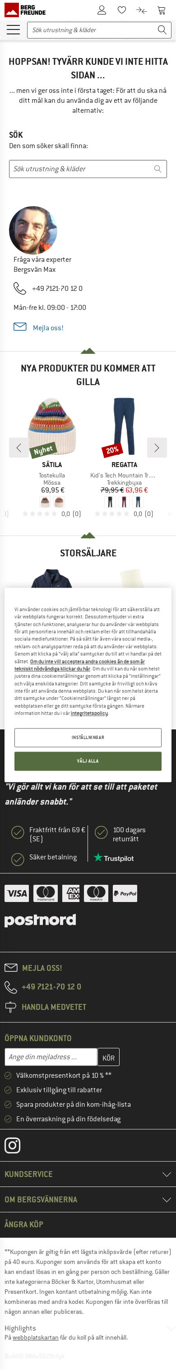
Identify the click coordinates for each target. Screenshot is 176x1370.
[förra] (19, 448)
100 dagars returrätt (129, 834)
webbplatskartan (36, 1337)
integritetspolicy (89, 713)
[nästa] (157, 448)
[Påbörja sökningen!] (162, 30)
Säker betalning (53, 857)
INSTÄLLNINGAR (88, 738)
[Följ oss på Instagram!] (19, 1147)
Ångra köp (24, 1224)
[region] (88, 685)
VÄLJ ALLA (87, 761)
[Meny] (13, 29)
